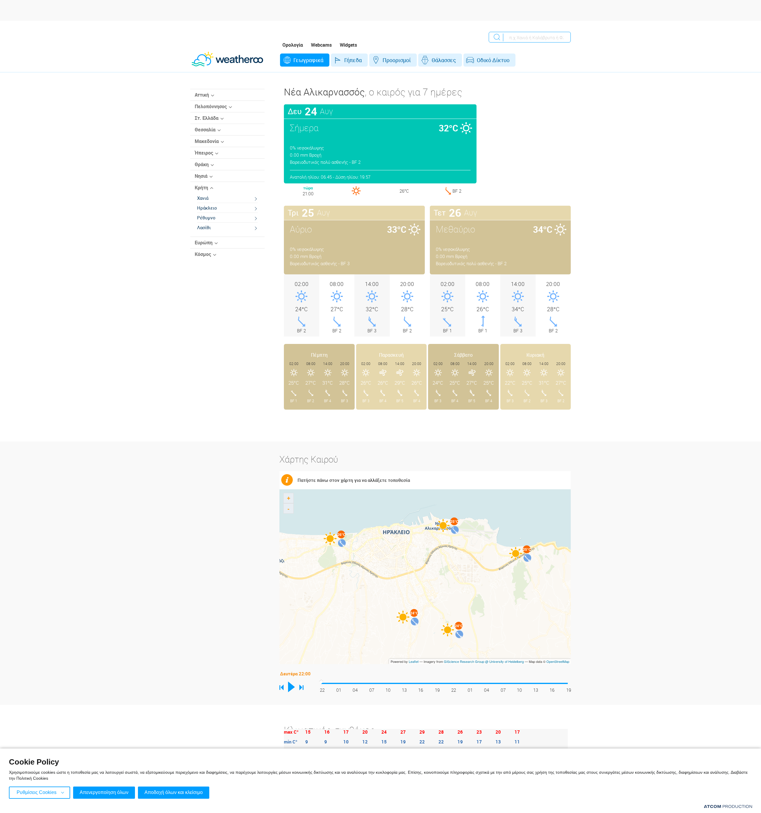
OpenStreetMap (557, 661)
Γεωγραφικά (308, 60)
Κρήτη (201, 187)
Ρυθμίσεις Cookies (36, 792)
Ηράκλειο (207, 208)
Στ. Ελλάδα (206, 118)
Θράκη (202, 164)
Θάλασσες (444, 60)
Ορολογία (292, 45)
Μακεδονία (207, 141)
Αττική (202, 95)
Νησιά (201, 176)
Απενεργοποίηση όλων (104, 792)
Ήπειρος (204, 153)
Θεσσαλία (205, 129)
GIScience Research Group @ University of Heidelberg (484, 661)
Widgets (348, 45)
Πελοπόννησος (211, 106)
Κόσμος (203, 254)
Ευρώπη (204, 242)
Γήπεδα (353, 60)
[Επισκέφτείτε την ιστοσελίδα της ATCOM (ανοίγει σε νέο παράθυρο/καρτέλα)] (728, 806)
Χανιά (202, 198)
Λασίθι (204, 227)
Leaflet (414, 661)
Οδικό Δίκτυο (493, 60)
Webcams (321, 45)
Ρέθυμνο (206, 218)
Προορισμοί (397, 60)
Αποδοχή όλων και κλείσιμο (173, 792)
